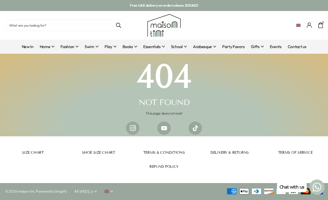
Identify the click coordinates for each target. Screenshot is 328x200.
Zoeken (118, 25)
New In (28, 46)
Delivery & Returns (229, 152)
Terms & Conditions (164, 152)
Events (276, 46)
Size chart (33, 152)
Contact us (297, 46)
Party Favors (233, 46)
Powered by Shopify (51, 191)
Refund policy (164, 166)
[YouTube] (164, 128)
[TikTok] (195, 128)
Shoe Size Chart (98, 152)
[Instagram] (132, 128)
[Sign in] (309, 25)
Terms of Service (295, 152)
